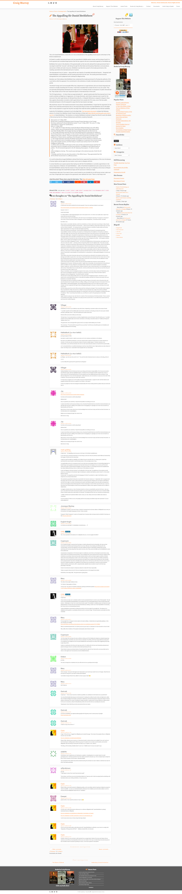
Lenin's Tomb (118, 233)
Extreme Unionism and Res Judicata (85, 882)
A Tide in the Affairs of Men (123, 106)
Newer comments (104, 849)
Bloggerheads (119, 227)
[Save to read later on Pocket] (84, 182)
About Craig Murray (98, 6)
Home (51, 11)
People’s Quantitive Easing (123, 131)
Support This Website (112, 6)
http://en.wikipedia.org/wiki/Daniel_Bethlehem (71, 738)
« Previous (52, 199)
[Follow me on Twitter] (54, 3)
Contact (148, 6)
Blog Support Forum (119, 181)
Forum (178, 6)
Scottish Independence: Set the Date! (85, 877)
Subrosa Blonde (119, 237)
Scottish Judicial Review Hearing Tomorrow (86, 872)
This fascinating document (89, 111)
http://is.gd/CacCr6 (67, 515)
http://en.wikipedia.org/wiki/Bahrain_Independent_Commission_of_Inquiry (77, 813)
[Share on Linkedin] (90, 182)
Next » (61, 199)
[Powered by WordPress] (90, 891)
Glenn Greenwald (119, 229)
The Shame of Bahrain (57, 862)
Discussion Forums (119, 178)
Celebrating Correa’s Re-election (100, 862)
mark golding (65, 450)
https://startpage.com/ (66, 715)
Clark (63, 731)
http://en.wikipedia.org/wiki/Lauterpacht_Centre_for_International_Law (76, 815)
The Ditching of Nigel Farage (123, 130)
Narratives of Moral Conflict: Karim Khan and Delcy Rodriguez (123, 117)
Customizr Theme (101, 891)
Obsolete (118, 235)
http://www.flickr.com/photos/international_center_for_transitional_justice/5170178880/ (80, 624)
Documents (156, 6)
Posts (55, 11)
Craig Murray (21, 3)
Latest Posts (124, 6)
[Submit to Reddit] (78, 182)
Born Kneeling (119, 128)
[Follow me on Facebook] (56, 3)
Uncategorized (62, 11)
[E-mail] (51, 3)
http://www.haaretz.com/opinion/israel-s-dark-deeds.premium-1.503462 (77, 207)
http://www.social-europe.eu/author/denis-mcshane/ (72, 394)
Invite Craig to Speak (168, 6)
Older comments (56, 849)
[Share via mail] (97, 182)
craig (66, 18)
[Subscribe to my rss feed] (49, 3)
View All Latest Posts (88, 179)
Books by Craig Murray (136, 6)
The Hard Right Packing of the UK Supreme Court (87, 875)
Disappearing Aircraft (119, 172)
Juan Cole (118, 231)
